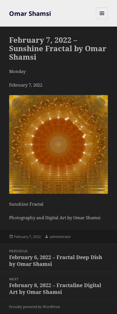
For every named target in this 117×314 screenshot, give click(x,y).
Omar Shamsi (30, 13)
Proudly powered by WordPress (34, 306)
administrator (60, 236)
